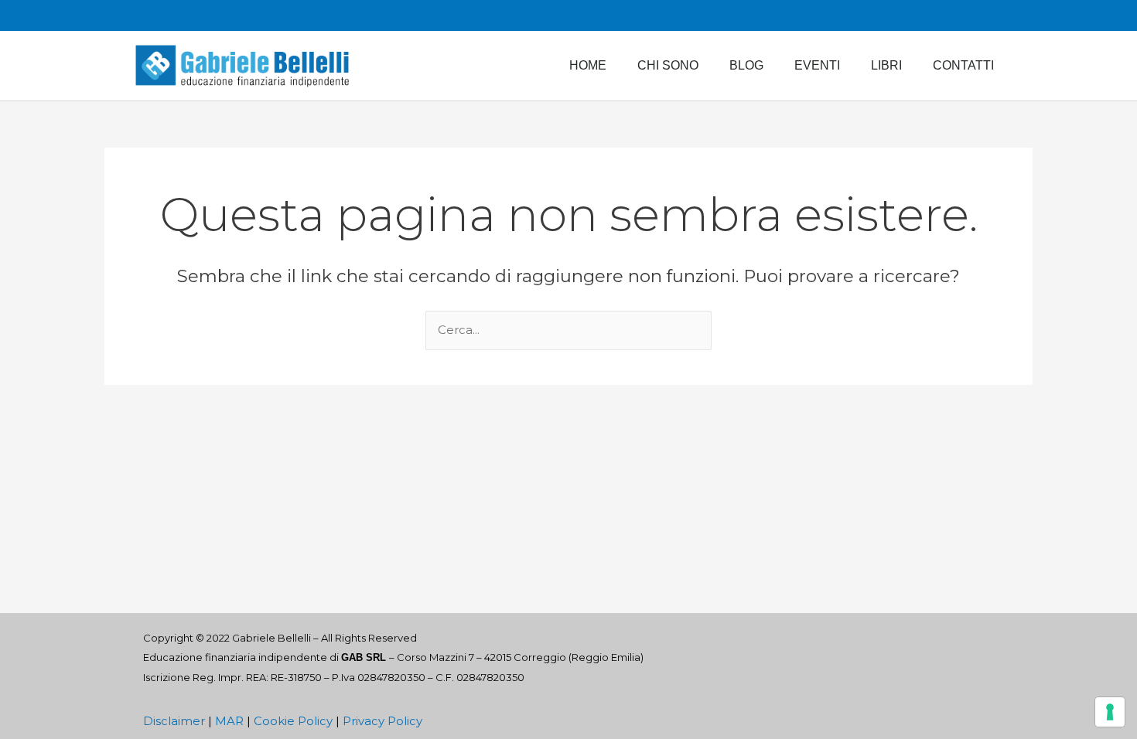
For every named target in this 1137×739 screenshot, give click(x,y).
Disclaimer (174, 720)
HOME (587, 65)
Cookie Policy (293, 720)
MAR (229, 720)
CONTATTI (963, 65)
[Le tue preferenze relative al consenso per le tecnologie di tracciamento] (1110, 712)
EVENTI (817, 65)
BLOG (746, 65)
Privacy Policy (382, 720)
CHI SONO (667, 65)
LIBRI (886, 65)
